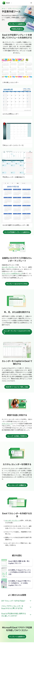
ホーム (3, 8)
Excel (8, 3)
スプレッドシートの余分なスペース (12, 273)
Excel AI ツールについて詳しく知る (17, 387)
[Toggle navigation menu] (31, 3)
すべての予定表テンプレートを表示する (17, 232)
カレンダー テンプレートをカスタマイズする (17, 332)
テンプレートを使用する (17, 24)
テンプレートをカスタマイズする (17, 284)
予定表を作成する (17, 29)
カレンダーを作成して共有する (17, 436)
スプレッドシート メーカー (15, 8)
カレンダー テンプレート (9, 267)
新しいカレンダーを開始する (17, 485)
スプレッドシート (7, 423)
